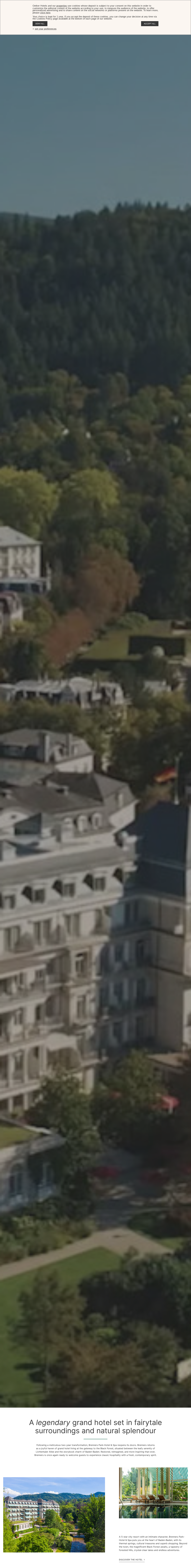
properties (61, 5)
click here (45, 12)
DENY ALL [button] (40, 24)
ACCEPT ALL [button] (150, 24)
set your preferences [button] (45, 29)
